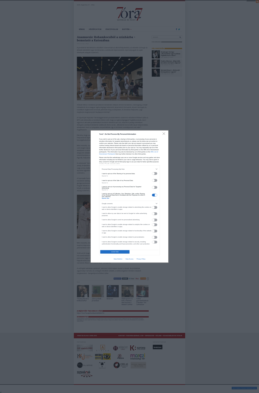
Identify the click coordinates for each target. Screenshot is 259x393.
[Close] (164, 134)
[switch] (154, 173)
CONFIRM (115, 252)
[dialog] (129, 196)
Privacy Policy (141, 259)
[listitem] (129, 169)
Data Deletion (118, 259)
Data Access (129, 259)
